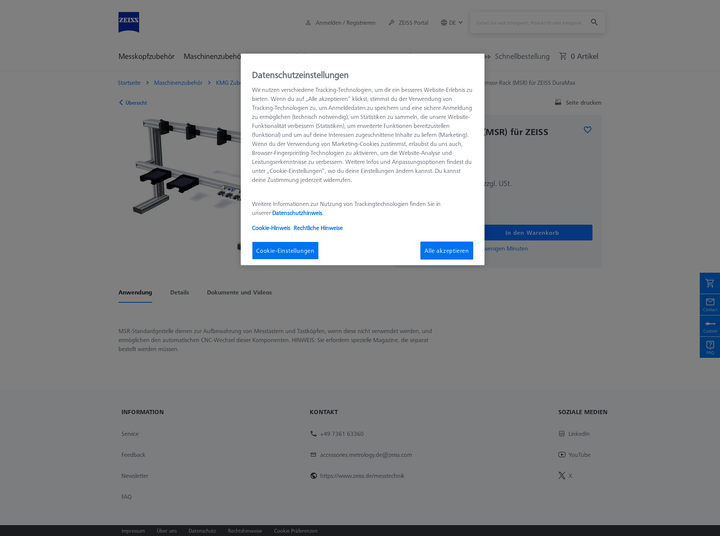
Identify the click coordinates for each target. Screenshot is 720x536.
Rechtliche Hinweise (318, 227)
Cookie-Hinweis (271, 227)
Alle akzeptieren (446, 250)
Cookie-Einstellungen (285, 250)
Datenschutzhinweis (297, 212)
